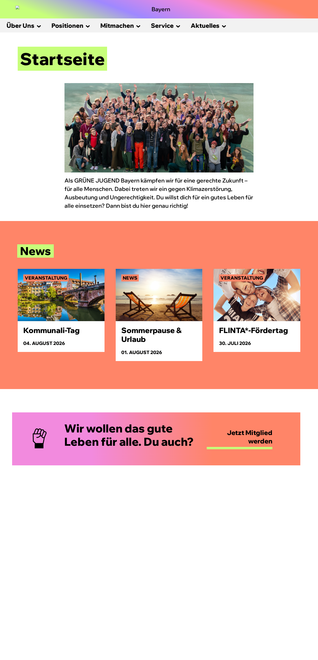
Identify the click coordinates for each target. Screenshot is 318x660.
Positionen (67, 25)
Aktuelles (205, 25)
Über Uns (20, 25)
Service (162, 25)
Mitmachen (117, 25)
